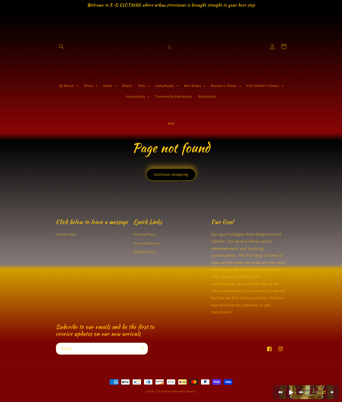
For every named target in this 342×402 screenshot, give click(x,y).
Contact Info (66, 234)
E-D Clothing (164, 391)
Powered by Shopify (184, 391)
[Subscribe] (142, 349)
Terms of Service (147, 243)
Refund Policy (145, 251)
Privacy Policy (145, 234)
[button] (61, 46)
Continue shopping (171, 174)
